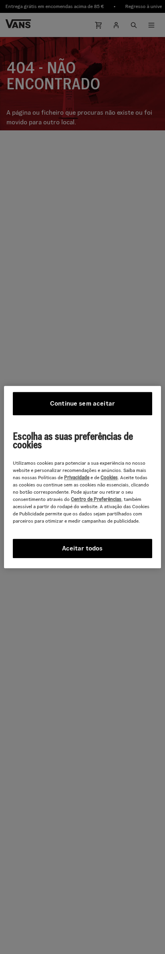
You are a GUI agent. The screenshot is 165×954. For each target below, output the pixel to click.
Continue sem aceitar (82, 403)
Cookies (109, 477)
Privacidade (76, 477)
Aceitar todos (82, 548)
